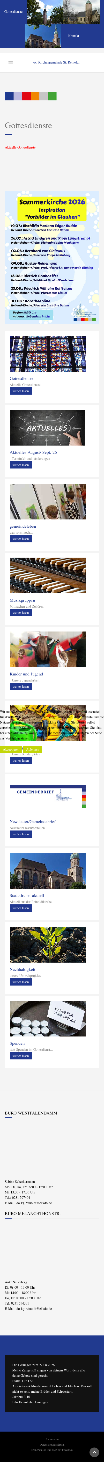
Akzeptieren (11, 749)
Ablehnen (32, 749)
